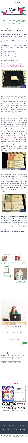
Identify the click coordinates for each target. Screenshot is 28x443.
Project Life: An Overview (8, 51)
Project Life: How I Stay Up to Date (10, 56)
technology (4, 362)
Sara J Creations (13, 435)
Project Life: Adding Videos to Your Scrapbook (13, 62)
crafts (10, 18)
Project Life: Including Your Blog (12, 64)
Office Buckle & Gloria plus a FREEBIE (13, 410)
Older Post (22, 289)
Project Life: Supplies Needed (9, 53)
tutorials (18, 362)
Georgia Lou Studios (18, 436)
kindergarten (4, 355)
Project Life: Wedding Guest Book (12, 66)
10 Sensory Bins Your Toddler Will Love (20, 262)
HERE (23, 30)
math (15, 355)
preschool (9, 357)
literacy (11, 355)
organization (21, 355)
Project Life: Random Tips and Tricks (11, 58)
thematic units (11, 362)
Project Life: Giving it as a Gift (9, 60)
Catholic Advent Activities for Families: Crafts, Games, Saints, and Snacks (7, 263)
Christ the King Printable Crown (20, 282)
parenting (3, 357)
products (15, 357)
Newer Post (5, 289)
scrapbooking (16, 18)
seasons (20, 357)
